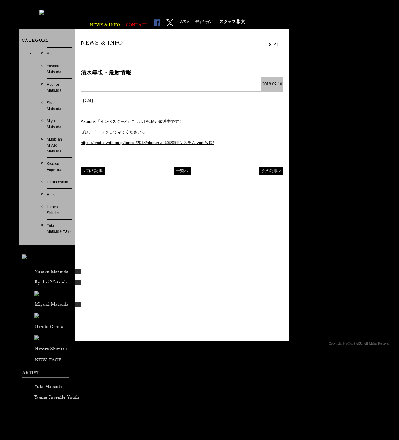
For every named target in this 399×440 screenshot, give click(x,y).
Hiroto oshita (57, 182)
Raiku (52, 194)
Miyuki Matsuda (54, 124)
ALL (50, 53)
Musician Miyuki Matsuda (54, 145)
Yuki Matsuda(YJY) (59, 228)
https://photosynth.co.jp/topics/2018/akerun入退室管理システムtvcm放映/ (147, 142)
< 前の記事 (93, 170)
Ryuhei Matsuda (54, 87)
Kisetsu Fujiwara (54, 167)
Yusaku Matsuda (54, 69)
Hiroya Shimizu (53, 210)
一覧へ (182, 170)
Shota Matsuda (54, 106)
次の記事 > (271, 170)
